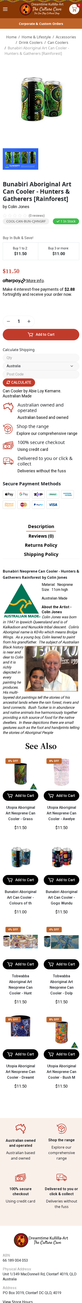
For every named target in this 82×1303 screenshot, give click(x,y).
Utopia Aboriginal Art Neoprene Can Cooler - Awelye (61, 813)
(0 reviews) (37, 215)
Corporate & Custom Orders (41, 23)
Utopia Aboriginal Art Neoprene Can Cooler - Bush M (61, 1072)
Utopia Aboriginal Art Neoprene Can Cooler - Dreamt (20, 1072)
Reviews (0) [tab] (41, 536)
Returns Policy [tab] (41, 545)
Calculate (20, 382)
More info (35, 280)
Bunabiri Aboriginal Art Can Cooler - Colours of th (20, 897)
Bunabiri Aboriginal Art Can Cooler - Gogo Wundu (61, 897)
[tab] (41, 526)
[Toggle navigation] (5, 9)
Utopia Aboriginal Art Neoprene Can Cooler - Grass (20, 813)
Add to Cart (45, 334)
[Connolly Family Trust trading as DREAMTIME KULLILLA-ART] (41, 8)
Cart (74, 9)
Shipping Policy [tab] (41, 554)
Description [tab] (41, 526)
